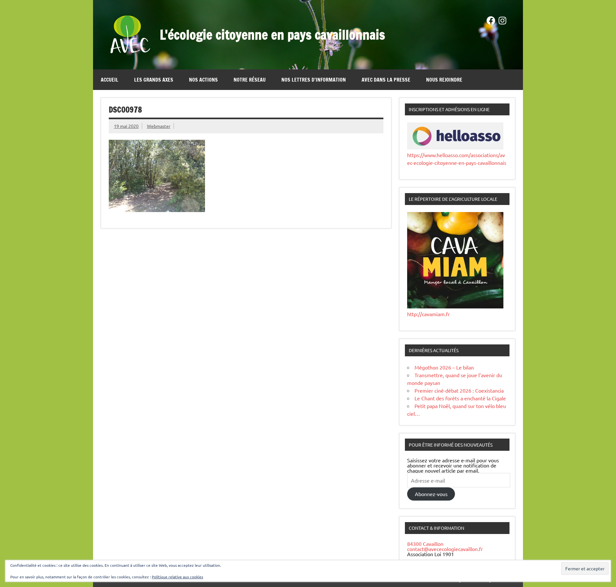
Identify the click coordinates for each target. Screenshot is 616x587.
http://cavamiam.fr (428, 314)
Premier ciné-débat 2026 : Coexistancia (459, 390)
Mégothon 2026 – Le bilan (444, 367)
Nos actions (203, 79)
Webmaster (158, 126)
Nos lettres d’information (313, 79)
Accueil (109, 79)
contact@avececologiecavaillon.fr (445, 549)
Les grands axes (153, 79)
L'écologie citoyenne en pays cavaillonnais (272, 34)
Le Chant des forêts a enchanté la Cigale (460, 398)
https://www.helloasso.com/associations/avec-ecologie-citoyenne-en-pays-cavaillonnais (456, 159)
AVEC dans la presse (386, 79)
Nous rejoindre (444, 79)
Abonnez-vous (431, 494)
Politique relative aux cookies (177, 576)
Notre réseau (250, 79)
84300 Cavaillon (425, 543)
